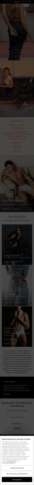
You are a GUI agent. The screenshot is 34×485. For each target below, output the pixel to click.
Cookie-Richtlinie (11, 461)
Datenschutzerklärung (8, 462)
